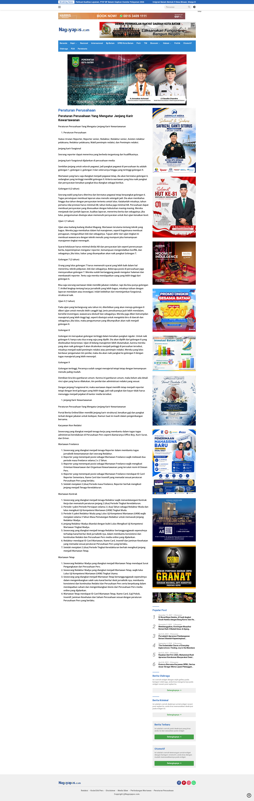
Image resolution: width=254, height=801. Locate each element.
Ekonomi (154, 43)
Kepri (72, 43)
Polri (139, 43)
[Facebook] (179, 783)
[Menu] (60, 7)
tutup (199, 11)
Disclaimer (110, 791)
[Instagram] (189, 783)
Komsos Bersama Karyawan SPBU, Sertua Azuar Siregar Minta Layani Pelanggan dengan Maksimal (176, 665)
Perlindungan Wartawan (141, 791)
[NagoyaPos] (74, 29)
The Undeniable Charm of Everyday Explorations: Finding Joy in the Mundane (176, 646)
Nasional (84, 43)
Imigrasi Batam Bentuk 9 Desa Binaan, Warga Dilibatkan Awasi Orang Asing (148, 2)
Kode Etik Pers (96, 791)
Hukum (166, 43)
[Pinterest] (184, 783)
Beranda (63, 43)
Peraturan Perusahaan (164, 791)
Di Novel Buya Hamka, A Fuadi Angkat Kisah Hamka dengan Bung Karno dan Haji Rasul (176, 618)
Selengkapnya (173, 690)
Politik (177, 43)
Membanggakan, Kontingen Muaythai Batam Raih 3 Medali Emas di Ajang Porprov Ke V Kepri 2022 (174, 628)
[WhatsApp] (194, 783)
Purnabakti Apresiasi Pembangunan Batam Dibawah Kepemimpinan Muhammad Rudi (174, 637)
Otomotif (187, 43)
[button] (189, 7)
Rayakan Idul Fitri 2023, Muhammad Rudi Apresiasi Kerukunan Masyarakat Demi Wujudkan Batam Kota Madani (176, 656)
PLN (73, 49)
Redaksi (84, 791)
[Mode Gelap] (194, 7)
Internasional (97, 43)
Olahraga (64, 49)
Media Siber (123, 791)
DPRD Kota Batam (125, 43)
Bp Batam (110, 43)
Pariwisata (82, 49)
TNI (145, 43)
